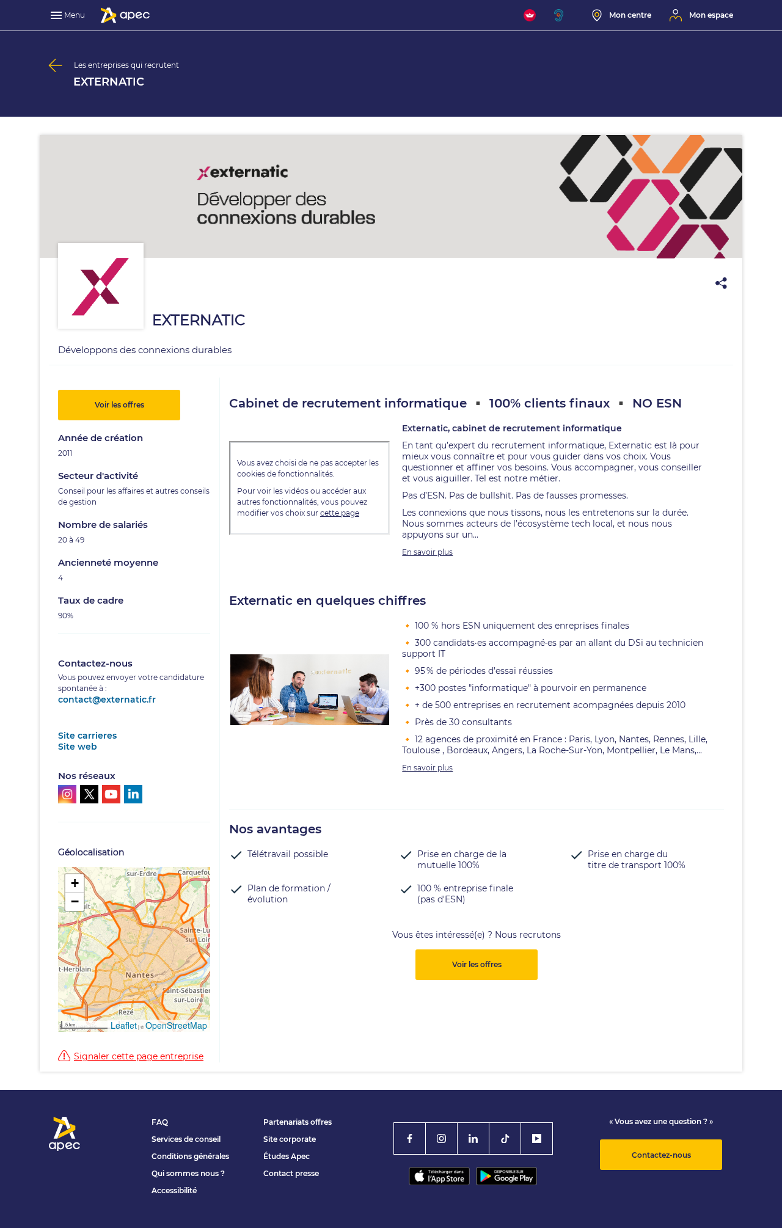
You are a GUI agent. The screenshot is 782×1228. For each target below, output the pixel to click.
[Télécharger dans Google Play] (506, 1176)
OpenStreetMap (176, 1025)
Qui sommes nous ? (188, 1173)
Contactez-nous (661, 1155)
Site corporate (289, 1139)
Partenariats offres (297, 1122)
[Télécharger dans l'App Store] (439, 1176)
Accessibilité (174, 1190)
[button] (74, 883)
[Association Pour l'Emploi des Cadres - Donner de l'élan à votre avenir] (125, 15)
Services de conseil (186, 1139)
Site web (77, 746)
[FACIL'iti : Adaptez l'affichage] (529, 15)
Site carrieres (87, 735)
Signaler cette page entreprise (138, 1056)
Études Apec (286, 1156)
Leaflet (124, 1025)
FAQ (160, 1122)
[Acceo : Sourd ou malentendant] (564, 15)
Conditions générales (190, 1156)
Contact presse (291, 1173)
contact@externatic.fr (107, 699)
